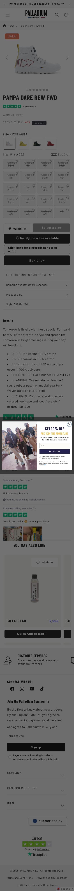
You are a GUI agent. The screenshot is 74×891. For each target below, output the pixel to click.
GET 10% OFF (54, 451)
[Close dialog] (69, 424)
